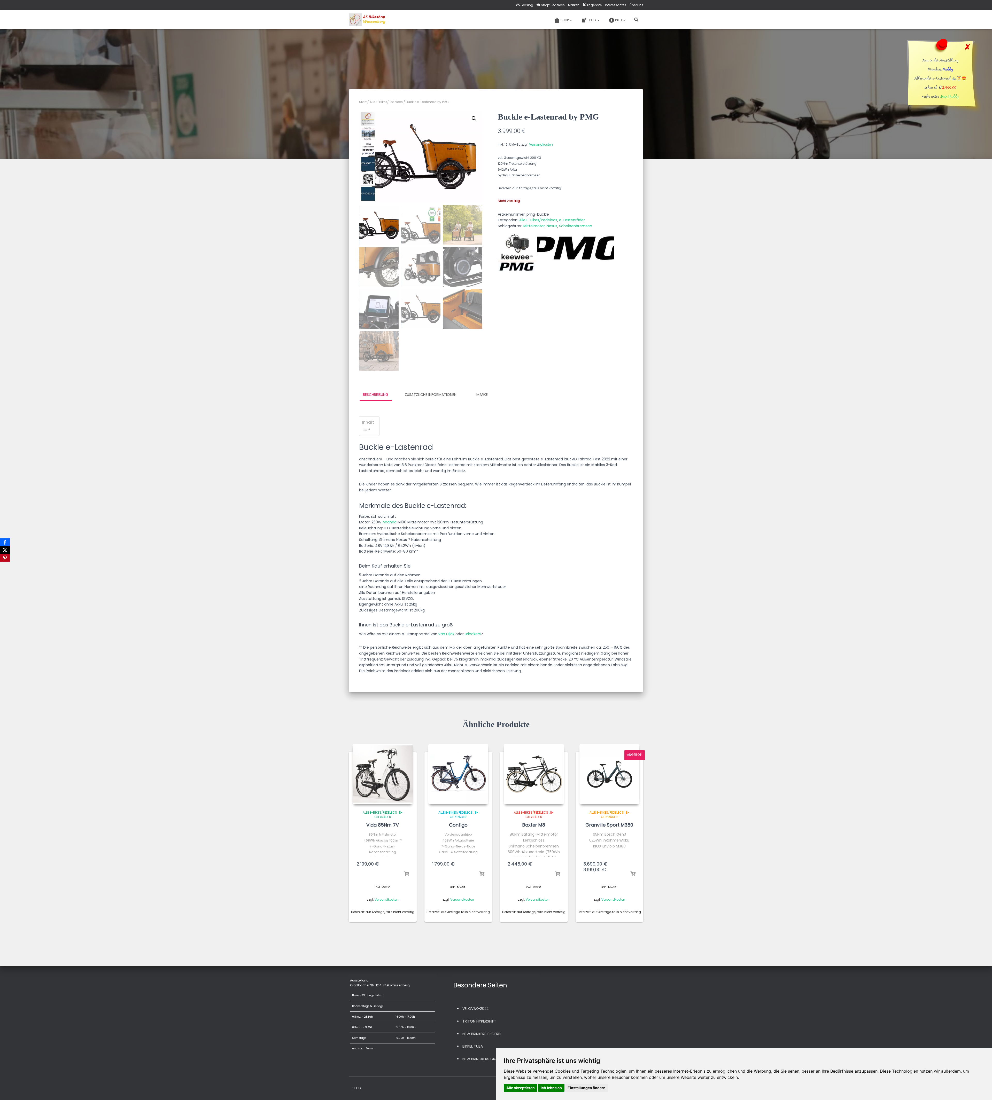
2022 (484, 1008)
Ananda (390, 522)
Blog (592, 20)
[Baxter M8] (534, 774)
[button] (474, 118)
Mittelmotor (534, 226)
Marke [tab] (482, 394)
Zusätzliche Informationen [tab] (430, 394)
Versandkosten (541, 144)
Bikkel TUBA (472, 1046)
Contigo (458, 825)
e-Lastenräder (572, 220)
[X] (5, 550)
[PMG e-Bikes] (575, 252)
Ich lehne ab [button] (551, 1088)
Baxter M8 (533, 825)
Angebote (594, 5)
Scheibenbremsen (575, 226)
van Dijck (446, 634)
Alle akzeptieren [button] (520, 1088)
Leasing (527, 5)
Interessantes (615, 5)
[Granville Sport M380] (609, 774)
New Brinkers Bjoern (481, 1033)
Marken (573, 5)
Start (363, 102)
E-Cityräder (388, 814)
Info (619, 20)
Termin (370, 1048)
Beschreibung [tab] (375, 394)
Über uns (636, 5)
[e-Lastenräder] (517, 252)
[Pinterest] (5, 558)
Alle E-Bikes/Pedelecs (386, 102)
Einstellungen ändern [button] (587, 1088)
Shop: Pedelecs (553, 5)
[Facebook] (5, 542)
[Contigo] (458, 774)
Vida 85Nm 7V (382, 825)
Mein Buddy (949, 97)
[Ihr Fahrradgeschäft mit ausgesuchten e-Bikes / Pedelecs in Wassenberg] (367, 19)
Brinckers (473, 634)
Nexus (552, 226)
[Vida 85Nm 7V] (383, 774)
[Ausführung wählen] (406, 874)
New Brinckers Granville (485, 1059)
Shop (565, 20)
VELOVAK (470, 1008)
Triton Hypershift (479, 1021)
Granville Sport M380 (609, 825)
